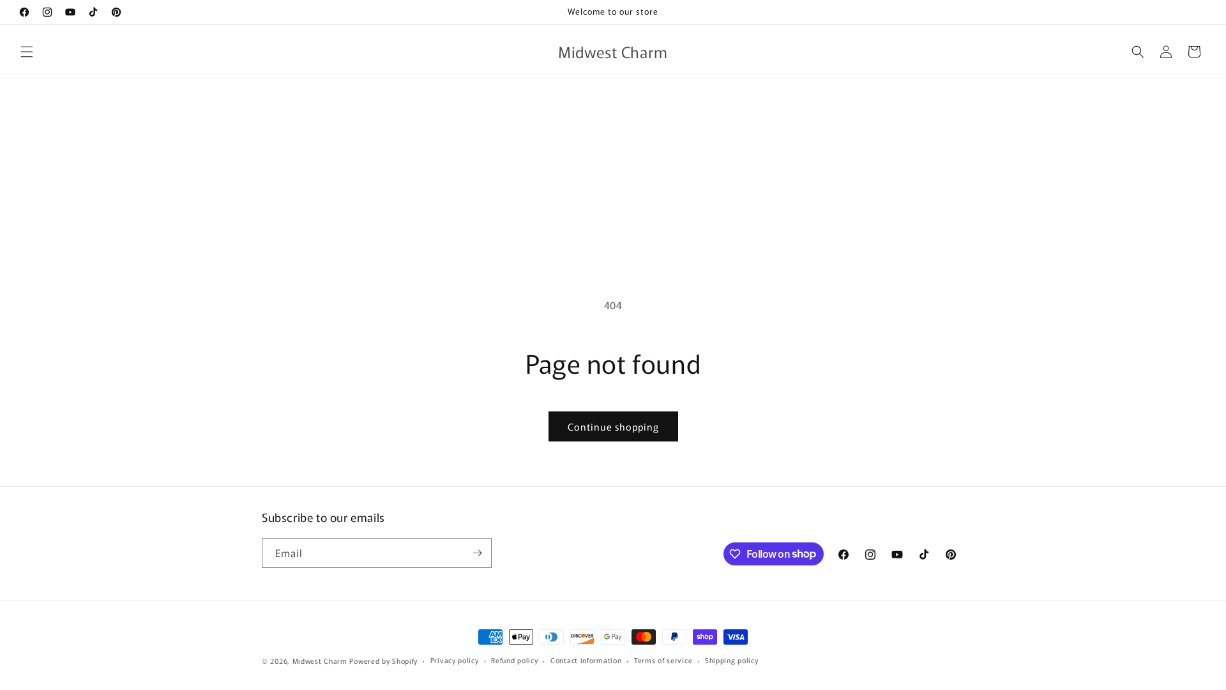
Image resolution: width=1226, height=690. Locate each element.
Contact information (585, 660)
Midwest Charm (319, 661)
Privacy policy (454, 660)
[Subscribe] (477, 553)
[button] (27, 52)
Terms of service (663, 660)
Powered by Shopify (383, 661)
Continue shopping (613, 426)
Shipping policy (732, 660)
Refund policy (514, 660)
